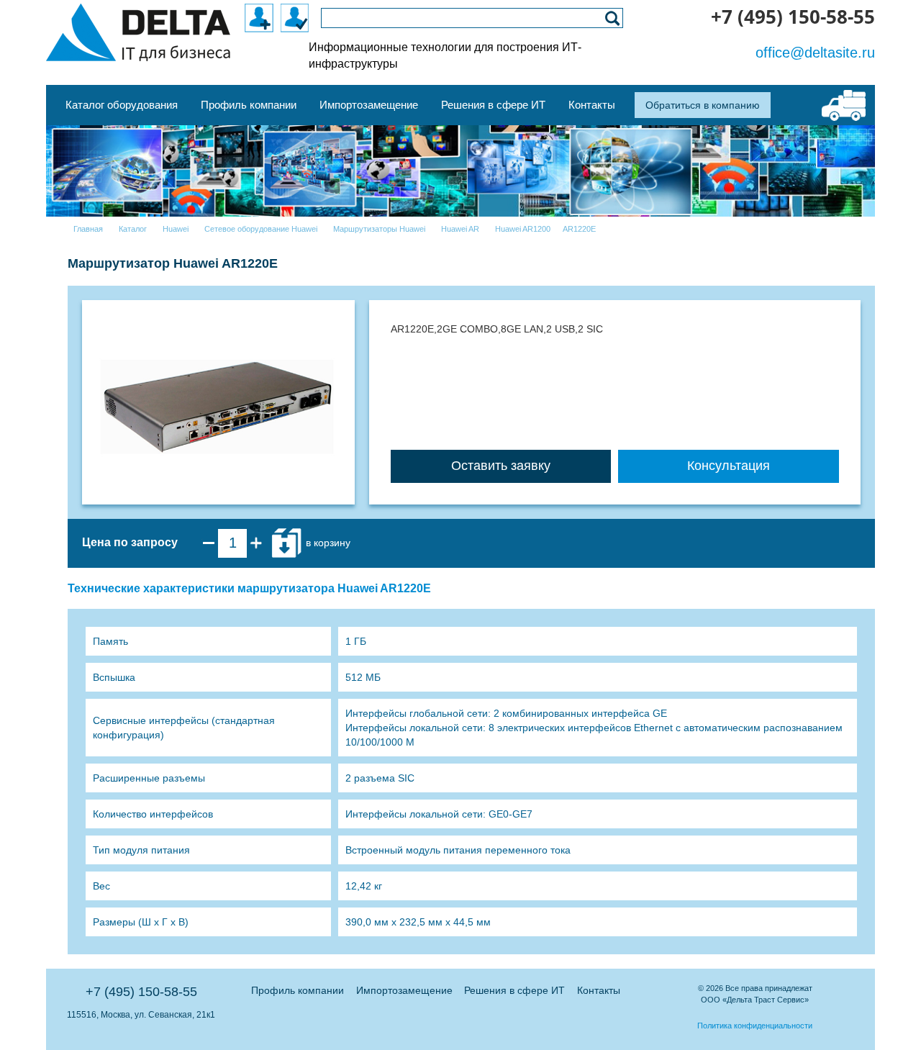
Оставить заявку (500, 465)
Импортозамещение (404, 990)
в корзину (326, 542)
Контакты (598, 990)
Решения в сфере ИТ (514, 990)
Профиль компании (297, 990)
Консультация (728, 465)
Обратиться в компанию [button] (702, 105)
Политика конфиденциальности (754, 1025)
